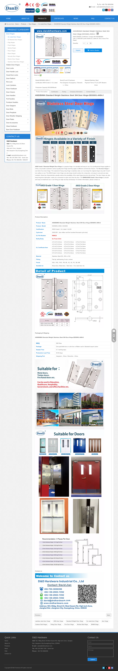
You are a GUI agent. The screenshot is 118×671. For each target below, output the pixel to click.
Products (7, 646)
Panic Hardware (11, 88)
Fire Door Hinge (69, 624)
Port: (61, 82)
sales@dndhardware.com (105, 7)
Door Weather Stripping (14, 116)
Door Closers (10, 92)
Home (6, 640)
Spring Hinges (12, 48)
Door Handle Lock (12, 71)
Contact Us (8, 653)
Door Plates (10, 119)
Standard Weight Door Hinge (74, 621)
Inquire (78, 50)
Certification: (39, 82)
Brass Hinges (11, 53)
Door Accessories (12, 123)
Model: (37, 80)
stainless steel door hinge (42, 621)
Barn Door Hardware (13, 129)
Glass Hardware (11, 126)
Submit (92, 659)
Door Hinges (10, 34)
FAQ (6, 651)
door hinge (105, 621)
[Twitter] (106, 10)
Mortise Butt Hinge (82, 624)
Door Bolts (9, 109)
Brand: (62, 80)
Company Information (76, 91)
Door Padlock (10, 78)
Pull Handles (10, 99)
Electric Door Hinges (14, 59)
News (6, 648)
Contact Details (90, 91)
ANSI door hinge (58, 621)
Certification (54, 91)
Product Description (41, 91)
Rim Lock (9, 82)
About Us (7, 643)
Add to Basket (94, 50)
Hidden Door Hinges (13, 65)
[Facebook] (112, 10)
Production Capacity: (41, 87)
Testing (64, 91)
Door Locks (10, 68)
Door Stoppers (11, 105)
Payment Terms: (89, 82)
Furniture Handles (12, 102)
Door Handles (10, 95)
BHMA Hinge (95, 624)
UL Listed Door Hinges (14, 37)
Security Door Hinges (14, 56)
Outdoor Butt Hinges (41, 624)
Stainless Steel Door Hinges (16, 61)
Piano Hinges (11, 50)
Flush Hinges (11, 45)
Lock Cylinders (11, 85)
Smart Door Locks (12, 75)
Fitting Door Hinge (56, 624)
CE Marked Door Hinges (15, 39)
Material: (87, 80)
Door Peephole (11, 112)
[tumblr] (109, 10)
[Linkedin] (103, 10)
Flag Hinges (11, 42)
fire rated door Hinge (92, 621)
